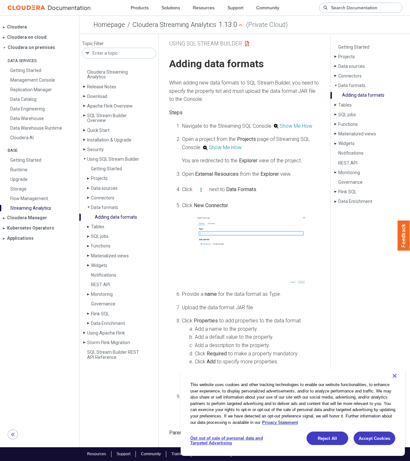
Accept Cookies (374, 438)
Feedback (404, 235)
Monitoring (102, 294)
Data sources (104, 188)
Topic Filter (93, 43)
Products (140, 7)
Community (267, 7)
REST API (100, 284)
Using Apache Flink (106, 333)
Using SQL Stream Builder (113, 159)
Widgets (99, 265)
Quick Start (98, 130)
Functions (101, 245)
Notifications (103, 275)
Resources (204, 7)
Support (235, 7)
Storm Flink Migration (108, 342)
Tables (97, 226)
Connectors (102, 197)
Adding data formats (116, 217)
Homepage (109, 24)
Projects (99, 178)
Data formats (104, 207)
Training (178, 454)
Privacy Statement (280, 422)
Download (97, 96)
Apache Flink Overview (110, 106)
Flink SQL (100, 313)
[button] (251, 250)
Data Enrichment (108, 323)
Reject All (327, 438)
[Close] (395, 376)
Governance (103, 303)
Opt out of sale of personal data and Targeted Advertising (226, 441)
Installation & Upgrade (109, 139)
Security (95, 149)
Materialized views (110, 255)
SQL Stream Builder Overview (107, 118)
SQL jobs (100, 236)
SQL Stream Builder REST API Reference (113, 355)
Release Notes (101, 86)
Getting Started (106, 168)
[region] (293, 412)
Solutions (170, 7)
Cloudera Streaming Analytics (174, 24)
